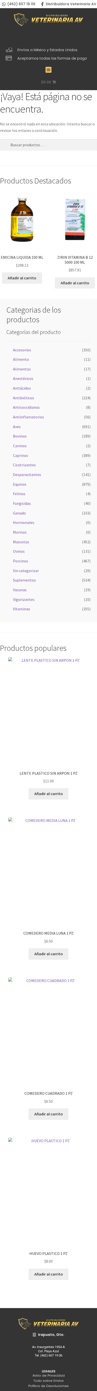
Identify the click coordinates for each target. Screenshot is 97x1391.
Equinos (19, 484)
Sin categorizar (26, 570)
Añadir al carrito (22, 277)
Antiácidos (22, 388)
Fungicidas (22, 503)
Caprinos (20, 455)
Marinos (20, 532)
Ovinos (19, 551)
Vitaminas (21, 608)
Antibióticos (23, 397)
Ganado (19, 513)
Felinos (19, 493)
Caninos (20, 445)
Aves (17, 426)
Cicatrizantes (24, 464)
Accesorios (22, 349)
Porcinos (20, 560)
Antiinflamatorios (28, 416)
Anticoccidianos (26, 407)
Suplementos (24, 580)
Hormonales (23, 522)
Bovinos (20, 436)
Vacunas (20, 589)
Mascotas (21, 541)
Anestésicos (23, 378)
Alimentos (22, 368)
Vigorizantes (24, 599)
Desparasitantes (27, 474)
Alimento (21, 359)
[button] (48, 70)
